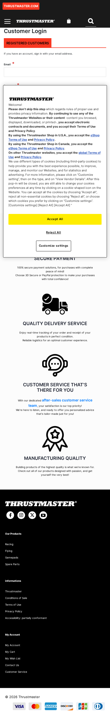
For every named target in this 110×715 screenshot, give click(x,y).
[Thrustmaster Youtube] (43, 515)
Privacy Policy (44, 139)
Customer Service (16, 671)
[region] (55, 171)
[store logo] (35, 21)
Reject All (53, 232)
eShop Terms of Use (22, 148)
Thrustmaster (13, 591)
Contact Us (12, 665)
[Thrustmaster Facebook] (10, 515)
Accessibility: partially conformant (26, 617)
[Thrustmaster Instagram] (21, 515)
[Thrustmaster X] (32, 515)
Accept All (55, 219)
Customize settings (53, 245)
